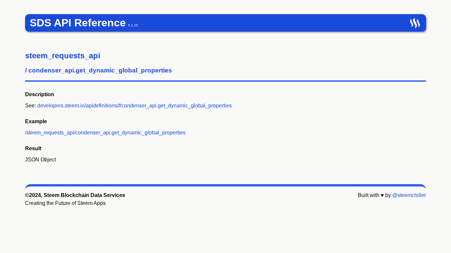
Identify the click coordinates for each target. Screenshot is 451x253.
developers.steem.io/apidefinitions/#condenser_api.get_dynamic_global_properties (134, 105)
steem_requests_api (62, 55)
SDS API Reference (78, 23)
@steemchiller (409, 195)
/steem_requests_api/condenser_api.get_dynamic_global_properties (105, 132)
